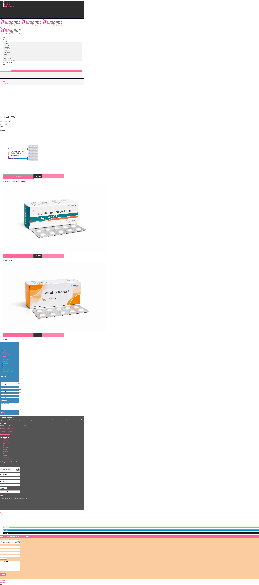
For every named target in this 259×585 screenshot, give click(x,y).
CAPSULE (5, 352)
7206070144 (7, 4)
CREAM (5, 358)
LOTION (5, 361)
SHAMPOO (6, 369)
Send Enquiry (18, 176)
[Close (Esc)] (4, 582)
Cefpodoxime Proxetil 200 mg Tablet (14, 181)
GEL (4, 365)
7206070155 (7, 2)
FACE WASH (6, 359)
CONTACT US (3, 580)
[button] (6, 527)
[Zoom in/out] (0, 582)
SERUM (5, 367)
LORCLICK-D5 (7, 260)
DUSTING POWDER (8, 371)
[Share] (3, 582)
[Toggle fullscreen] (1, 582)
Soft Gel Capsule (7, 354)
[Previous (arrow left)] (0, 584)
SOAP (4, 356)
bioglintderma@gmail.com (10, 6)
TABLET (4, 81)
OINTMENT (6, 363)
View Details (38, 176)
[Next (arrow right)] (1, 584)
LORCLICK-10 (7, 339)
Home (4, 79)
